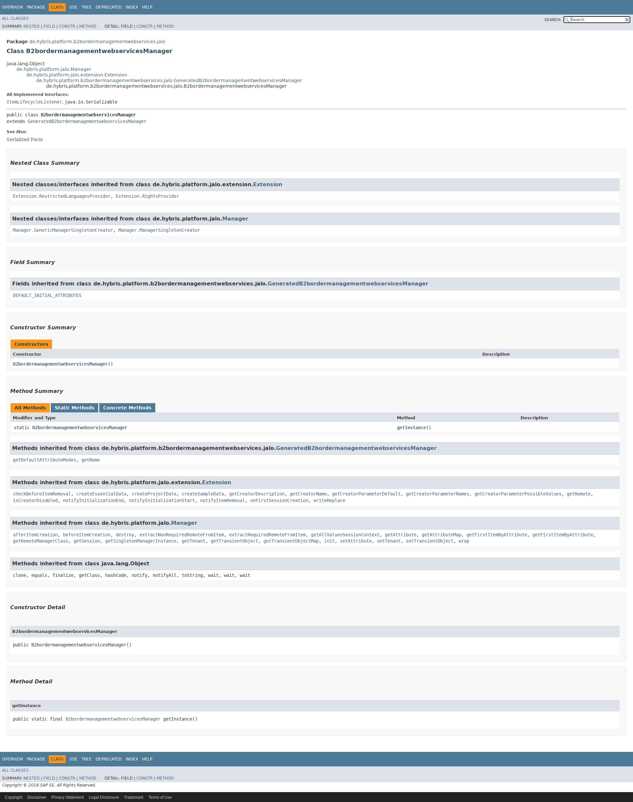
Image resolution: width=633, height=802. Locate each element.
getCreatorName (308, 493)
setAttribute (356, 541)
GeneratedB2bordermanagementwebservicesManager (87, 121)
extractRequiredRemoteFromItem (267, 534)
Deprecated (109, 7)
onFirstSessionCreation (279, 500)
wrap (464, 541)
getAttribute (400, 534)
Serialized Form (25, 139)
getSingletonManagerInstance (140, 541)
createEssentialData (101, 493)
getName (90, 459)
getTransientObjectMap (291, 541)
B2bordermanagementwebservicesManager (60, 364)
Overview (12, 7)
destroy (125, 534)
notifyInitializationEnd (93, 500)
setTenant (389, 541)
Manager (235, 219)
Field (49, 26)
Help (147, 7)
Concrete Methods (127, 407)
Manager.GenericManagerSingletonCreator (63, 230)
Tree (86, 7)
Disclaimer (36, 797)
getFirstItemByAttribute (497, 534)
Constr (67, 26)
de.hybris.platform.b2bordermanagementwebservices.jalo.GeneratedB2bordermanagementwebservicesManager (169, 80)
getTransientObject (234, 541)
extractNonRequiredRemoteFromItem (181, 534)
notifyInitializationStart (162, 500)
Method (87, 26)
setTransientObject (429, 541)
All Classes (15, 18)
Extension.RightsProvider (147, 196)
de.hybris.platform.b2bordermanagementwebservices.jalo (97, 41)
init (329, 541)
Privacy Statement (67, 797)
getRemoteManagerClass (40, 541)
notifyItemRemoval (222, 500)
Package (36, 7)
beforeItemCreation (86, 534)
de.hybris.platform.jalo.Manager (53, 69)
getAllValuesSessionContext (345, 534)
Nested (31, 26)
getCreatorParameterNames (437, 493)
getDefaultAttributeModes (44, 459)
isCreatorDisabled (35, 500)
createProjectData (154, 493)
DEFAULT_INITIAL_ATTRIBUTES (47, 295)
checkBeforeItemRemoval (42, 493)
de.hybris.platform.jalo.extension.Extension (76, 74)
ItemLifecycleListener (34, 101)
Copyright (13, 797)
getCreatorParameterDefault (366, 493)
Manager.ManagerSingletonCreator (159, 230)
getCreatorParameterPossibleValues (517, 493)
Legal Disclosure (104, 797)
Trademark (133, 797)
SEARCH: (552, 19)
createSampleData (203, 493)
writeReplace (329, 500)
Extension (267, 184)
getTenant (193, 541)
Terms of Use (160, 797)
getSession (87, 541)
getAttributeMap (441, 534)
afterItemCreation (35, 534)
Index (132, 7)
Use (73, 7)
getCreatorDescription (257, 493)
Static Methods (74, 407)
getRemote (578, 493)
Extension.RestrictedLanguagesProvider (61, 196)
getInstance (411, 427)
